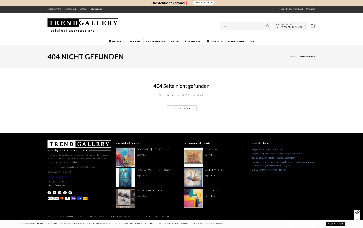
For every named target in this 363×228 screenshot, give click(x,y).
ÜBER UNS (83, 9)
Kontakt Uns (152, 217)
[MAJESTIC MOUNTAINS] (125, 198)
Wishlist (311, 9)
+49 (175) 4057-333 (291, 26)
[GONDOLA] (193, 157)
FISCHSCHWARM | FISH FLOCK (153, 169)
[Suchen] (268, 26)
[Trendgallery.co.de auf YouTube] (70, 192)
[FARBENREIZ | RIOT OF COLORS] (125, 157)
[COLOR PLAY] (193, 198)
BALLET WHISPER (214, 169)
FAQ (139, 217)
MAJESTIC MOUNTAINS (149, 190)
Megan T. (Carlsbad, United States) (268, 149)
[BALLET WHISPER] (193, 177)
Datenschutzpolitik (96, 217)
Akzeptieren (335, 224)
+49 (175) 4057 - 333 (57, 185)
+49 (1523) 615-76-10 (57, 181)
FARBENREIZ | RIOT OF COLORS (154, 149)
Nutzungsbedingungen (121, 217)
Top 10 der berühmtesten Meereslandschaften (273, 157)
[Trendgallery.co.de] (83, 25)
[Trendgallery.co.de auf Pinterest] (59, 192)
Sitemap (165, 217)
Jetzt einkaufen (203, 3)
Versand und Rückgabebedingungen (65, 217)
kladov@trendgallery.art (58, 177)
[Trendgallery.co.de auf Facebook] (49, 192)
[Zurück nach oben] (357, 219)
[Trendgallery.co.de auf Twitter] (54, 192)
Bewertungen (70, 9)
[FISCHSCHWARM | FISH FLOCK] (125, 177)
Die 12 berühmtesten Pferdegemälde (269, 169)
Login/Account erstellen (292, 9)
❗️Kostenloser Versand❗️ (169, 3)
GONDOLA (211, 149)
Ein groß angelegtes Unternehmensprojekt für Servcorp (278, 153)
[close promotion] (315, 3)
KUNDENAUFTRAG (54, 9)
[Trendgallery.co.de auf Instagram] (65, 192)
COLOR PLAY (211, 190)
